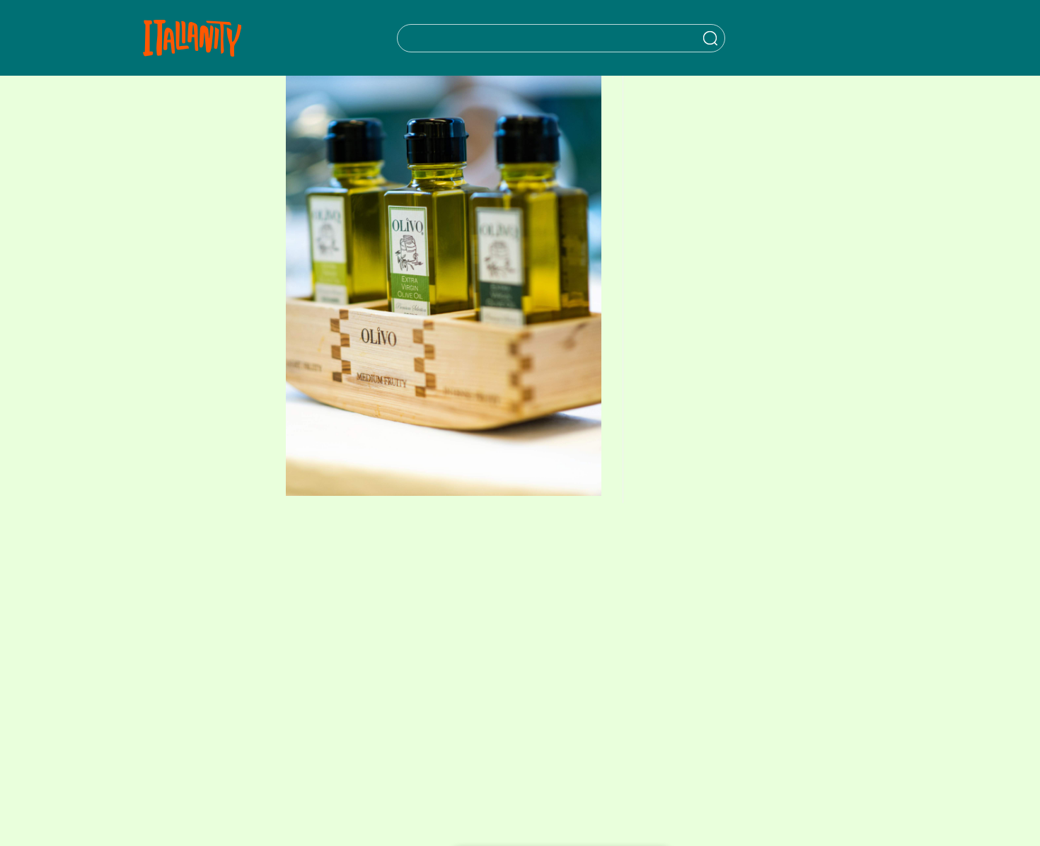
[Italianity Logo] (192, 38)
